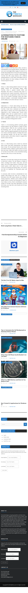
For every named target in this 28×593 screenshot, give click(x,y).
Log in (5, 435)
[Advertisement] (14, 203)
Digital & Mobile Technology (6, 29)
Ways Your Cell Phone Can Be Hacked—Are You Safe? (13, 355)
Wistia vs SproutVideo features (17, 24)
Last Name (3, 466)
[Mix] (16, 65)
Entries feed (6, 437)
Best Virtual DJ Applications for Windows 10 (13, 403)
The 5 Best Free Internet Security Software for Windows (13, 307)
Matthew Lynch (5, 41)
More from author (14, 259)
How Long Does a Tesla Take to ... (12, 226)
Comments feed (7, 439)
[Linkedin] (8, 65)
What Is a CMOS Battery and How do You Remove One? (13, 380)
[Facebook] (2, 65)
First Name (3, 462)
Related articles (5, 259)
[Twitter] (5, 65)
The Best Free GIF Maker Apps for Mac (12, 280)
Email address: (4, 457)
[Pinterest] (11, 65)
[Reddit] (13, 65)
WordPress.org (7, 441)
